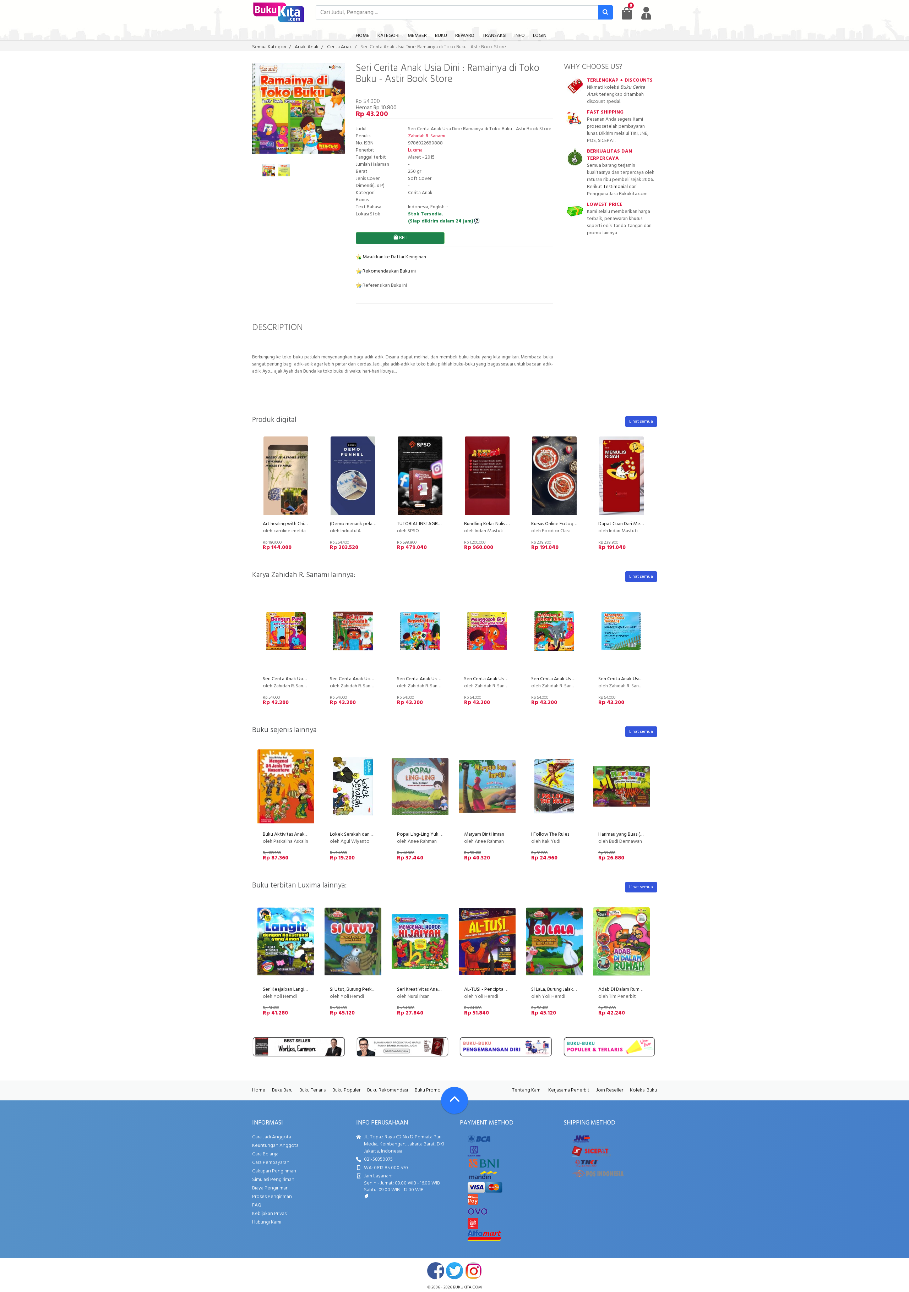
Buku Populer (346, 1090)
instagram (473, 1271)
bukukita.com (467, 1287)
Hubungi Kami (266, 1222)
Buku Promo (428, 1090)
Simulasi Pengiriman (273, 1180)
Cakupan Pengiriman (274, 1171)
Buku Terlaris (312, 1090)
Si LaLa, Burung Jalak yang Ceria (563, 989)
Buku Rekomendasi (387, 1090)
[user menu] (646, 13)
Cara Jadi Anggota (271, 1137)
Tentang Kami (526, 1090)
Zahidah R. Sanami (426, 136)
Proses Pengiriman (272, 1197)
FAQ (256, 1205)
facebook (436, 1271)
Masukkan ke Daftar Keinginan (393, 257)
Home (258, 1090)
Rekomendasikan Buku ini (388, 271)
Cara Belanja (265, 1154)
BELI (403, 238)
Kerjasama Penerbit (568, 1090)
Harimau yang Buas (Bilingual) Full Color (639, 834)
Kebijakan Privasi (270, 1214)
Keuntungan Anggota (275, 1146)
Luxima (416, 150)
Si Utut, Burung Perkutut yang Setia (367, 989)
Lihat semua (641, 421)
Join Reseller (609, 1090)
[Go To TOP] (454, 1100)
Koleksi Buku (643, 1090)
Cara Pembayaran (270, 1163)
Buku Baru (282, 1090)
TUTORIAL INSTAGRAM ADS (426, 524)
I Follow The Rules (550, 834)
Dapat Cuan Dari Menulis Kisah (629, 524)
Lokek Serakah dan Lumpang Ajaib (366, 834)
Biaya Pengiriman (270, 1188)
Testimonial (615, 187)
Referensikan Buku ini (384, 285)
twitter (454, 1271)
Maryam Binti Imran (484, 834)
